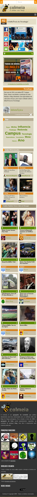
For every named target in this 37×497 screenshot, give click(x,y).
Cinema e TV (23, 298)
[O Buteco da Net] (14, 458)
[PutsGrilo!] (23, 450)
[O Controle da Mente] (32, 458)
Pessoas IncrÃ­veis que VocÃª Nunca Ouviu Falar (27, 357)
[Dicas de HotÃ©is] (5, 441)
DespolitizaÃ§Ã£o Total (8, 262)
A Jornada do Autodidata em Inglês (18, 84)
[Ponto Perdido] (32, 441)
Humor (3, 235)
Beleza (3, 393)
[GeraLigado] (32, 450)
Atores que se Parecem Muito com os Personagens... (26, 295)
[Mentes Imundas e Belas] (14, 450)
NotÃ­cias (4, 266)
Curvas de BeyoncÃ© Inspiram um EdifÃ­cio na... (26, 232)
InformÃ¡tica (17, 110)
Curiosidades (23, 235)
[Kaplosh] (14, 441)
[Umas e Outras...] (5, 450)
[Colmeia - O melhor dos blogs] (5, 11)
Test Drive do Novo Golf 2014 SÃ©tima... (9, 357)
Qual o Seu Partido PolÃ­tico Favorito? (27, 262)
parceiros (13, 461)
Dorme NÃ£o (23, 325)
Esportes (4, 330)
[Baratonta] (5, 458)
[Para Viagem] (23, 441)
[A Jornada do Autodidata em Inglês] (18, 81)
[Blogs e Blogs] (23, 458)
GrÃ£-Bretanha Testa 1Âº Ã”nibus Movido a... (9, 294)
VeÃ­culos (4, 361)
